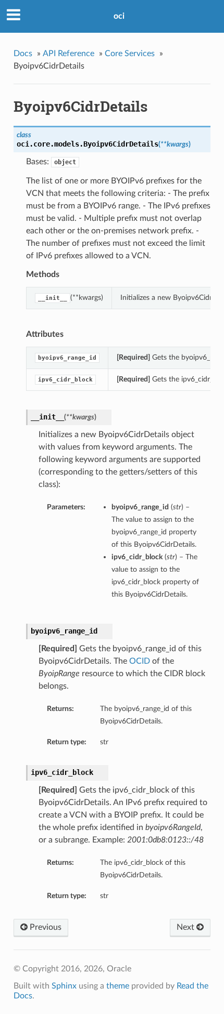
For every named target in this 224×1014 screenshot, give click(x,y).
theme (117, 986)
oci (119, 16)
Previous (44, 927)
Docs (23, 53)
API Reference (68, 53)
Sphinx (64, 986)
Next (186, 927)
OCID (139, 661)
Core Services (130, 53)
